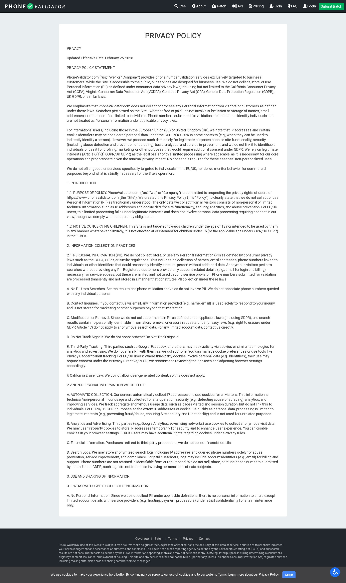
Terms (172, 539)
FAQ (293, 6)
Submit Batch (331, 6)
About (200, 6)
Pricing (258, 6)
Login (311, 6)
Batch (221, 6)
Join (278, 6)
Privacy (188, 539)
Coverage (142, 539)
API (240, 6)
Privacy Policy (269, 574)
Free (182, 6)
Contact (204, 539)
